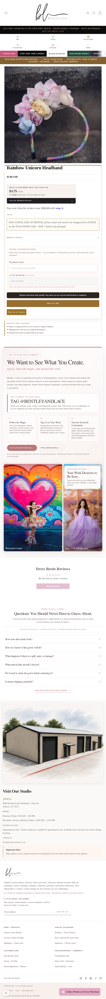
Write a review (53, 586)
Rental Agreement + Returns (15, 966)
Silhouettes (17, 48)
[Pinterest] (90, 978)
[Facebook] (85, 978)
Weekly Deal (9, 54)
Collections (88, 39)
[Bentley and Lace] (14, 872)
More (88, 48)
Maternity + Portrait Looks (65, 943)
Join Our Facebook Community (22, 448)
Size (17, 39)
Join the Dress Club (53, 31)
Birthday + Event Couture (65, 933)
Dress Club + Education (64, 961)
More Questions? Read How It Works (53, 690)
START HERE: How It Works (32, 54)
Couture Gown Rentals (13, 933)
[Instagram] (80, 978)
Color (53, 39)
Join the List (64, 912)
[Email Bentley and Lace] (100, 978)
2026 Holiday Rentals (79, 54)
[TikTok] (95, 978)
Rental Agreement (28, 990)
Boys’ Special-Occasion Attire (67, 938)
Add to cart (53, 303)
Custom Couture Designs (14, 938)
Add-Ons (53, 48)
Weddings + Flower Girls (13, 943)
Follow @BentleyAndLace (51, 448)
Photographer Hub (62, 956)
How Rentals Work (11, 956)
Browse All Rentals (57, 53)
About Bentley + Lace (63, 966)
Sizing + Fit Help (10, 961)
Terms (17, 990)
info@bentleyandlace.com (14, 842)
